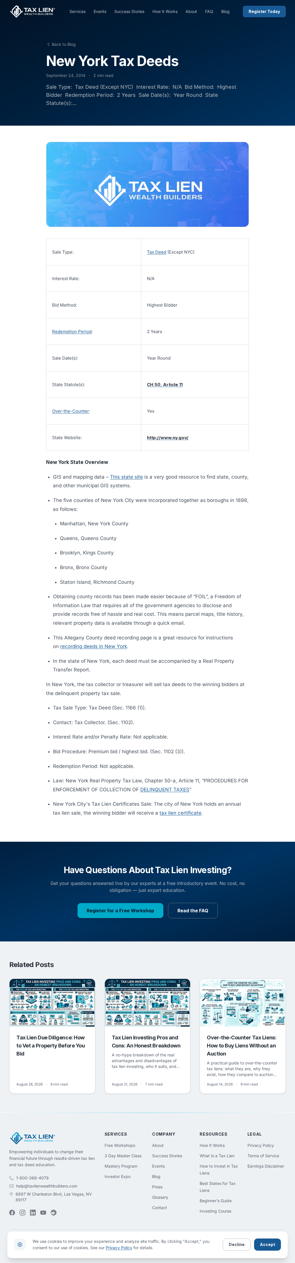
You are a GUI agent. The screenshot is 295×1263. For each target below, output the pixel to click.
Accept (267, 1244)
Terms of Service (263, 1155)
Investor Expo (118, 1176)
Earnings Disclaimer (265, 1166)
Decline (237, 1244)
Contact (159, 1207)
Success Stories (129, 11)
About (191, 11)
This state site (126, 477)
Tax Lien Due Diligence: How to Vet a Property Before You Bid (50, 1045)
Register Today (264, 11)
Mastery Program (121, 1166)
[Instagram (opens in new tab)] (22, 1212)
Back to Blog (64, 44)
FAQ (209, 11)
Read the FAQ (192, 910)
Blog (225, 11)
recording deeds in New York (93, 646)
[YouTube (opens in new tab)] (43, 1212)
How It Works (164, 11)
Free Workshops (120, 1145)
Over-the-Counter (70, 411)
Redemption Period (72, 331)
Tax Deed (156, 252)
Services (77, 11)
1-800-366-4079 (32, 1177)
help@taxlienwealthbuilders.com (46, 1185)
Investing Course (215, 1211)
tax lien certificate (180, 813)
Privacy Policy (260, 1145)
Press (157, 1186)
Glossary (160, 1197)
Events (100, 11)
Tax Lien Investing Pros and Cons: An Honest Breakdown (146, 1041)
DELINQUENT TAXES (164, 789)
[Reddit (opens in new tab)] (53, 1212)
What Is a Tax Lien (217, 1155)
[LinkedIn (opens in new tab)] (33, 1212)
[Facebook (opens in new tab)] (12, 1212)
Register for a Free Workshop (120, 910)
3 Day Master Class (123, 1155)
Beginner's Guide (216, 1200)
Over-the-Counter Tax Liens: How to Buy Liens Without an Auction (241, 1045)
